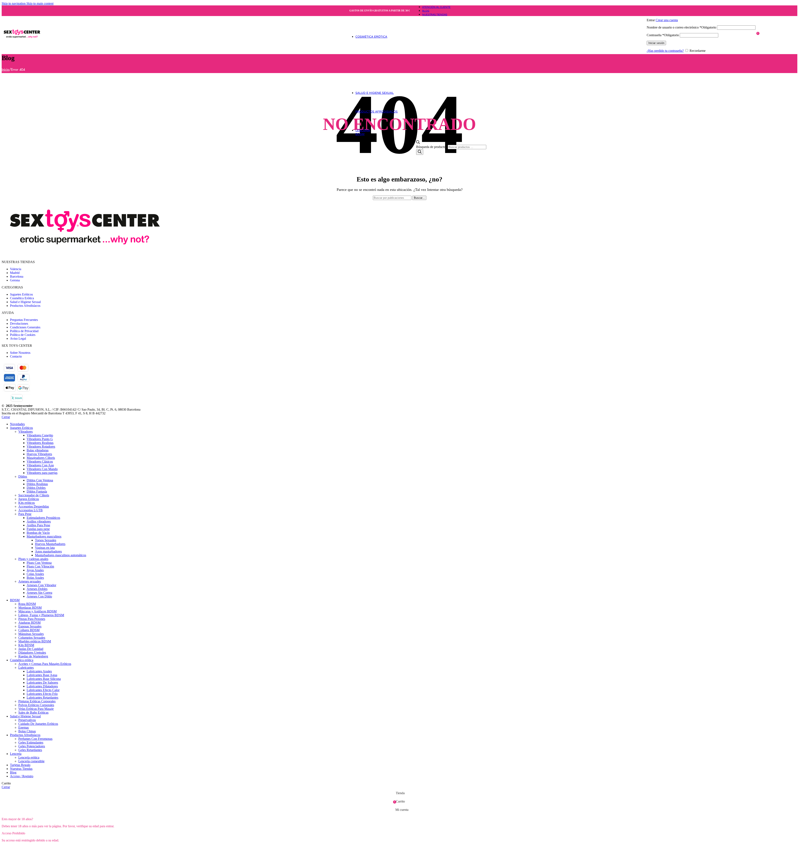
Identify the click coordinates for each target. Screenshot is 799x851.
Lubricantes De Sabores (42, 682)
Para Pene (24, 514)
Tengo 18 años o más (18, 847)
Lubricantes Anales (39, 671)
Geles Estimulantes (30, 742)
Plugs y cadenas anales (33, 559)
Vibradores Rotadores (41, 446)
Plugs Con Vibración (40, 566)
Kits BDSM (26, 645)
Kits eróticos (26, 502)
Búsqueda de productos (432, 147)
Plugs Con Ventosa (39, 562)
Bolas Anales (35, 577)
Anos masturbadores (48, 551)
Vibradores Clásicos (40, 461)
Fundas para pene (38, 529)
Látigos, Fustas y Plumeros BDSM (41, 615)
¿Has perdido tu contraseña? (665, 50)
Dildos (22, 476)
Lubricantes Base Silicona (44, 679)
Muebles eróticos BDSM (34, 641)
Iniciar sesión (656, 43)
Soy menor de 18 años (50, 847)
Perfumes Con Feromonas (35, 738)
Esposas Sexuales (29, 626)
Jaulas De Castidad (30, 649)
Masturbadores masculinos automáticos (60, 555)
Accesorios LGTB (30, 510)
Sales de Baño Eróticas (33, 712)
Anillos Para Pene (38, 525)
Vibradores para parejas (42, 473)
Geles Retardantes (30, 750)
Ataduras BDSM (29, 622)
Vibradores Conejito (40, 435)
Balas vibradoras (37, 450)
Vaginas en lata (45, 547)
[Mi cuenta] (701, 14)
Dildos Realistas (37, 484)
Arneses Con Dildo (39, 596)
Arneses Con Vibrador (41, 585)
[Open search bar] (418, 143)
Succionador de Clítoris (33, 495)
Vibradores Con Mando (42, 469)
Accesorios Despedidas (33, 506)
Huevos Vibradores (39, 454)
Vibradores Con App (40, 465)
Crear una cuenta (667, 20)
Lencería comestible (31, 761)
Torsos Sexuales (45, 540)
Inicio (5, 69)
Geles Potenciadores (31, 746)
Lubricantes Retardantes (42, 697)
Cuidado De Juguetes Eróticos (38, 724)
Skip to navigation (14, 3)
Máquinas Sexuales (31, 634)
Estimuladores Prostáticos (43, 517)
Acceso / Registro (21, 776)
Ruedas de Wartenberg (33, 656)
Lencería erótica (28, 757)
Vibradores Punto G (40, 439)
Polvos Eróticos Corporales (36, 705)
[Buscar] (419, 152)
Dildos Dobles (36, 487)
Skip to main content (39, 3)
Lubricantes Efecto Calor (43, 690)
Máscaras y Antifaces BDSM (37, 611)
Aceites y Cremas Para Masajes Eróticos (44, 664)
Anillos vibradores (39, 521)
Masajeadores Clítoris (41, 458)
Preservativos (27, 720)
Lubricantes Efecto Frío (42, 694)
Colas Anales (35, 574)
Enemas (23, 727)
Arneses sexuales (29, 581)
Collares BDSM (29, 630)
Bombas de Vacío (38, 532)
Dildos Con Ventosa (40, 480)
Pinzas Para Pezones (31, 619)
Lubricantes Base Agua (42, 675)
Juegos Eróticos (28, 499)
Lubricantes (26, 667)
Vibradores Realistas (40, 443)
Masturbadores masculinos (44, 536)
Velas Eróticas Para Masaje (36, 709)
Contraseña (663, 35)
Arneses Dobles (37, 589)
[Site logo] (22, 50)
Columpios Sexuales (31, 637)
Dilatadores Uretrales (32, 652)
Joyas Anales (35, 570)
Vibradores (25, 431)
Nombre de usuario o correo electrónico (681, 27)
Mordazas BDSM (30, 607)
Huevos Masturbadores (50, 544)
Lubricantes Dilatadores (42, 686)
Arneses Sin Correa (39, 592)
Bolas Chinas (27, 731)
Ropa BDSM (27, 604)
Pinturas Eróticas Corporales (37, 701)
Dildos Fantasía (37, 491)
